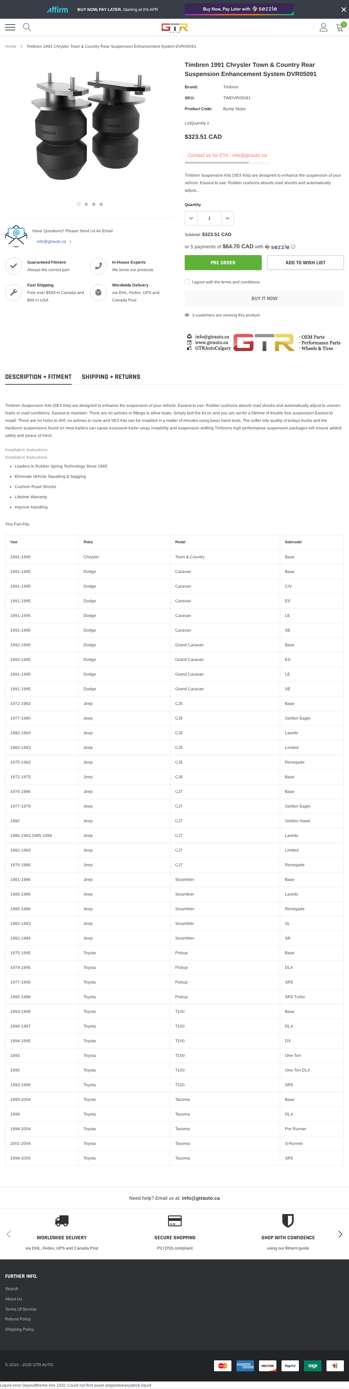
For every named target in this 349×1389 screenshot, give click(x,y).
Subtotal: (193, 234)
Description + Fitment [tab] (38, 377)
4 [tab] (101, 204)
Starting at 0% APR (117, 9)
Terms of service (20, 1309)
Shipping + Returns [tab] (111, 377)
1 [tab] (78, 204)
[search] (27, 27)
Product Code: (199, 108)
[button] (264, 246)
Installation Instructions (26, 449)
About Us (13, 1299)
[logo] (174, 27)
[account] (324, 27)
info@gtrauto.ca (52, 241)
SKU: (190, 97)
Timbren (231, 87)
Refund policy (18, 1319)
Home (10, 46)
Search (11, 1288)
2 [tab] (86, 204)
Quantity (193, 204)
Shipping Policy (19, 1329)
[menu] (10, 27)
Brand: (191, 87)
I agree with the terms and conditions (225, 282)
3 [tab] (93, 204)
